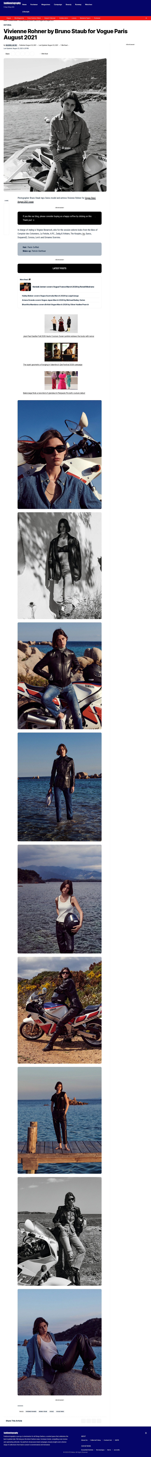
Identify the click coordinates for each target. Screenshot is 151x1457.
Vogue (9, 18)
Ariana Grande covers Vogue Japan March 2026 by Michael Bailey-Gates (53, 300)
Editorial (7, 25)
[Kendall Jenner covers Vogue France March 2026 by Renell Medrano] (25, 287)
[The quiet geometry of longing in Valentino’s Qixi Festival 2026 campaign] (61, 352)
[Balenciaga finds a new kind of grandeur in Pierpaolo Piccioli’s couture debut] (61, 380)
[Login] (137, 8)
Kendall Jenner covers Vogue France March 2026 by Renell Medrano (63, 287)
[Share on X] (13, 54)
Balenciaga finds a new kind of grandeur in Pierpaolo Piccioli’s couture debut (54, 393)
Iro (83, 233)
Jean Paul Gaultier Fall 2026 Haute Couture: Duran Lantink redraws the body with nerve (58, 336)
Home (5, 20)
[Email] (22, 54)
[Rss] (146, 18)
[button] (142, 8)
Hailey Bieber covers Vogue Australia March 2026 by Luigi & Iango (50, 296)
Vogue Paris (60, 1411)
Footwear (97, 18)
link (93, 216)
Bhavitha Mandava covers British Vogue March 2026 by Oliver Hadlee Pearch (55, 304)
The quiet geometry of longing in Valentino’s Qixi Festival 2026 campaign (52, 365)
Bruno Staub (43, 1411)
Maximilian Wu (11, 45)
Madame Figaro (85, 18)
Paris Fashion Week (34, 18)
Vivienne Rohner (12, 20)
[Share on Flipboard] (18, 54)
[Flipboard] (144, 18)
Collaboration (63, 18)
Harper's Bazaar (49, 18)
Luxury (74, 18)
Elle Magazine (19, 18)
